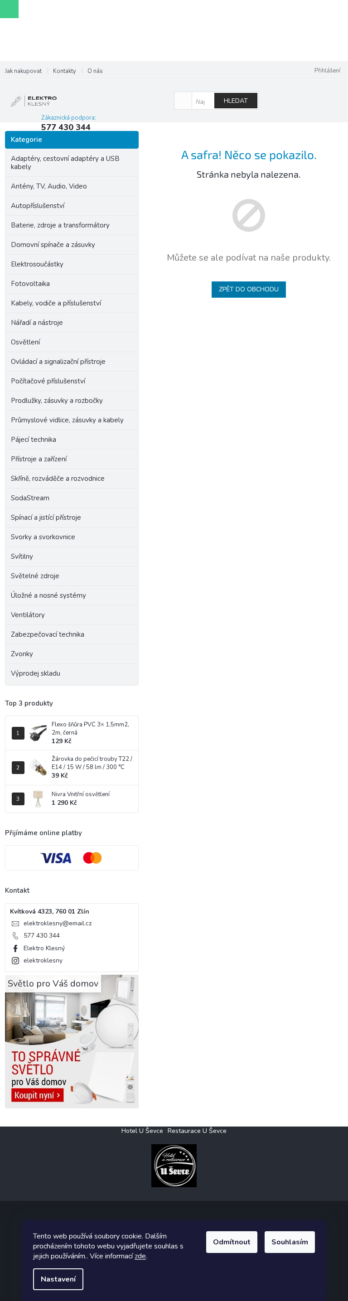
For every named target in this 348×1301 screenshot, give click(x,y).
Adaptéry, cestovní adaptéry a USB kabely (65, 162)
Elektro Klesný (44, 948)
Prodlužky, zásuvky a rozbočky (57, 400)
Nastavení (58, 1279)
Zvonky (22, 653)
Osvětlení (25, 342)
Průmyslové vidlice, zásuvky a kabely (67, 420)
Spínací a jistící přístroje (46, 517)
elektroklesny (43, 960)
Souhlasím (289, 1242)
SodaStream (30, 498)
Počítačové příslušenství (48, 381)
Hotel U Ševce (142, 1131)
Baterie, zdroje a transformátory (60, 225)
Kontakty (64, 71)
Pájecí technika (33, 439)
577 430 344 (42, 935)
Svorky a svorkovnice (43, 537)
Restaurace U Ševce (197, 1131)
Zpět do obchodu (249, 289)
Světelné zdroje (35, 575)
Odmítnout (232, 1242)
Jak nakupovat (23, 71)
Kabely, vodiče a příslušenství (56, 303)
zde (140, 1256)
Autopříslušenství (37, 205)
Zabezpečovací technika (47, 634)
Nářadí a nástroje (37, 322)
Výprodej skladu (35, 673)
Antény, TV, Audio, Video (49, 186)
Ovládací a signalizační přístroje (58, 361)
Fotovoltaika (30, 283)
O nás (95, 71)
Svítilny (22, 556)
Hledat (236, 101)
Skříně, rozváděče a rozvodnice (58, 478)
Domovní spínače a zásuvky (53, 244)
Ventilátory (28, 614)
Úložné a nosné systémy (48, 595)
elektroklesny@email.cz (58, 923)
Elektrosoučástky (37, 264)
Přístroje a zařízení (39, 459)
